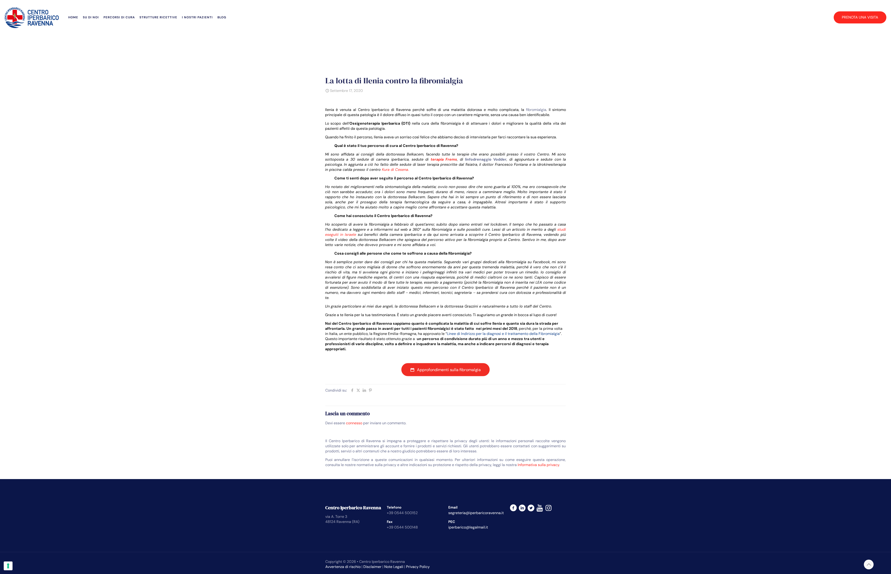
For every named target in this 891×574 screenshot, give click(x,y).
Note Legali (393, 566)
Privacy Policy (418, 566)
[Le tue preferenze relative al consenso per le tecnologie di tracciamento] (8, 565)
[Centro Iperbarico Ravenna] (32, 17)
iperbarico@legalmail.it (468, 527)
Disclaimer (372, 566)
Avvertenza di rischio (343, 566)
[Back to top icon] (869, 564)
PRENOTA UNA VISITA (860, 17)
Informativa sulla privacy (538, 464)
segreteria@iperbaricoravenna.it (476, 512)
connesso (354, 423)
